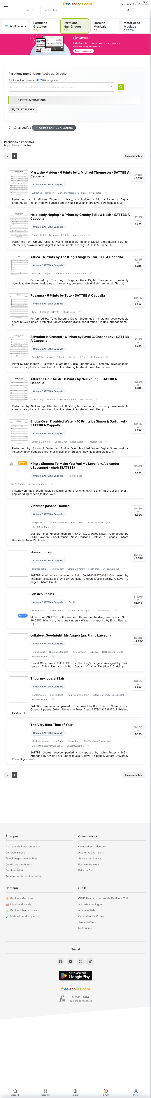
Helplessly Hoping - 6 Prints (54, 235)
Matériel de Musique (22, 916)
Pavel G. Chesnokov (42, 357)
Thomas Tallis (39, 568)
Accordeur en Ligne (90, 904)
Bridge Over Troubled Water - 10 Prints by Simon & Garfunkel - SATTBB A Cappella (78, 423)
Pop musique (38, 651)
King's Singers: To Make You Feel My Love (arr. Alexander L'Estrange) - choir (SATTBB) (74, 465)
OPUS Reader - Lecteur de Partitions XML (103, 898)
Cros (34, 235)
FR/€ (145, 2)
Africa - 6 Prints (63, 273)
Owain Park (74, 741)
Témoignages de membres (22, 858)
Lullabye (94, 651)
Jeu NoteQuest (87, 922)
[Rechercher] (128, 10)
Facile (72, 602)
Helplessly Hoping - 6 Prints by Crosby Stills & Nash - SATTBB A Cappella (80, 216)
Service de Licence (89, 858)
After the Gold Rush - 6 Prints (61, 399)
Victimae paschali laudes (50, 506)
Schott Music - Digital (79, 610)
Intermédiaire (75, 475)
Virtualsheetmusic (38, 484)
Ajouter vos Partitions (91, 852)
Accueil (15, 1095)
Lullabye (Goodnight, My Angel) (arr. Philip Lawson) (70, 635)
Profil (135, 1095)
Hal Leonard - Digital (113, 651)
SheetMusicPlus (40, 527)
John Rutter (58, 741)
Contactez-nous (15, 852)
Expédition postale (24, 80)
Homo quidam (41, 552)
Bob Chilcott (56, 695)
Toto (34, 312)
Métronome (85, 928)
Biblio (75, 1095)
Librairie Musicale (20, 904)
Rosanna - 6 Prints (49, 312)
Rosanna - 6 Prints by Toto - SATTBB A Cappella (67, 295)
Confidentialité (14, 870)
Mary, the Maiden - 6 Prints (72, 192)
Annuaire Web (86, 910)
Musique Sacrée (40, 741)
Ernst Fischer (38, 610)
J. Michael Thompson (43, 192)
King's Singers (18, 484)
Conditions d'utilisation (19, 864)
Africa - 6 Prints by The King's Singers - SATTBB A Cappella (76, 257)
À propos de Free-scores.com (23, 846)
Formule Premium (88, 864)
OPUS (106, 1095)
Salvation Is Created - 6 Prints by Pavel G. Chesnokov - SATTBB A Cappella (79, 339)
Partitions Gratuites (21, 898)
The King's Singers (41, 273)
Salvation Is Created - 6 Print (71, 357)
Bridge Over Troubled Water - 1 (70, 441)
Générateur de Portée (91, 916)
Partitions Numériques (23, 910)
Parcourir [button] (45, 1095)
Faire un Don (85, 870)
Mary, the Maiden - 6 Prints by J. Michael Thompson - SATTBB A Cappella (79, 174)
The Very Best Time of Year (51, 725)
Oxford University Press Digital (94, 522)
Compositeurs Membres (92, 846)
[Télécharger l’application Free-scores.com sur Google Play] (75, 976)
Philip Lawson (39, 522)
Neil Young (37, 399)
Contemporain (39, 695)
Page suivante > (133, 156)
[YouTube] (70, 961)
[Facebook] (60, 961)
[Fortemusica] (62, 998)
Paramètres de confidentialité (23, 876)
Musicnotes (95, 192)
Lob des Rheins (42, 594)
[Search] (121, 87)
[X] (80, 961)
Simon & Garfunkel (41, 441)
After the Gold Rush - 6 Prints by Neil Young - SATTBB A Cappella (73, 381)
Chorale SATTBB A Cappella (56, 127)
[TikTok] (90, 961)
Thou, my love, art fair (47, 678)
